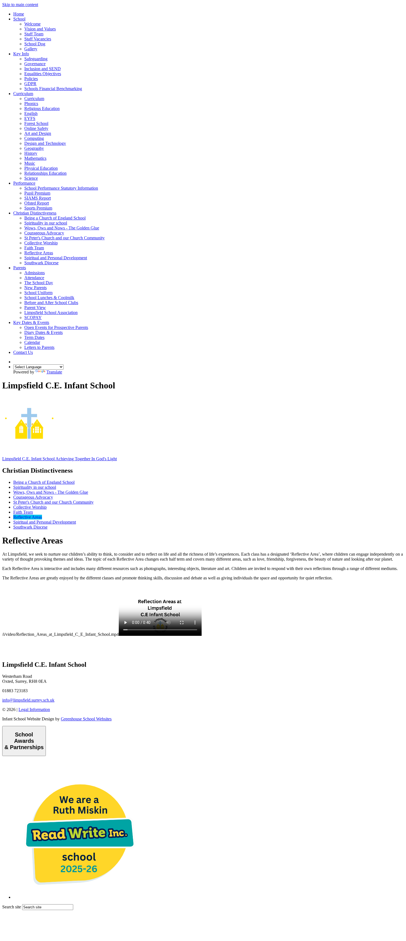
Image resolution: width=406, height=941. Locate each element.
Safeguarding (36, 58)
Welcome (32, 24)
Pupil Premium (37, 193)
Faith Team (34, 247)
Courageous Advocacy (44, 233)
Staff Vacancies (37, 38)
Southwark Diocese (41, 262)
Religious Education (42, 108)
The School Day (38, 282)
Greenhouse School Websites (86, 719)
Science (31, 178)
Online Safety (36, 128)
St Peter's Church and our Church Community (64, 238)
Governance (35, 63)
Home (18, 14)
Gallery (30, 48)
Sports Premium (38, 208)
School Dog (34, 43)
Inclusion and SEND (42, 68)
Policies (31, 78)
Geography (34, 148)
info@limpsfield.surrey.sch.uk (28, 700)
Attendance (34, 277)
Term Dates (34, 337)
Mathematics (35, 158)
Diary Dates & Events (43, 332)
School (19, 19)
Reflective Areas (38, 252)
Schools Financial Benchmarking (53, 88)
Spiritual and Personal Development (55, 257)
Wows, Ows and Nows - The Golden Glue (61, 228)
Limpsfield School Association (51, 312)
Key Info (21, 53)
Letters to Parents (39, 347)
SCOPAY (33, 317)
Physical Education (41, 168)
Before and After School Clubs (51, 302)
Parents (19, 267)
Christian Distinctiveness (34, 213)
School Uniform (38, 292)
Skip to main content (20, 4)
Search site (11, 907)
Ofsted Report (36, 203)
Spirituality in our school (45, 223)
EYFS (29, 118)
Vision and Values (40, 29)
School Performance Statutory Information (61, 188)
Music (29, 163)
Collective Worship (41, 243)
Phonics (31, 103)
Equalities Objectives (42, 73)
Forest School (36, 123)
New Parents (35, 287)
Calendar (32, 342)
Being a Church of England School (55, 218)
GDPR (30, 83)
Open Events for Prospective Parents (56, 327)
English (31, 113)
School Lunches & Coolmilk (49, 297)
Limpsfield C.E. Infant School (59, 458)
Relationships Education (45, 173)
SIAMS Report (37, 198)
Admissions (34, 272)
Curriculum (23, 93)
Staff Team (33, 34)
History (30, 153)
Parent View (35, 307)
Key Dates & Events (31, 322)
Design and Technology (45, 143)
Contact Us (23, 352)
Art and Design (37, 133)
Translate (54, 372)
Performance (24, 183)
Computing (34, 138)
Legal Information (34, 709)
